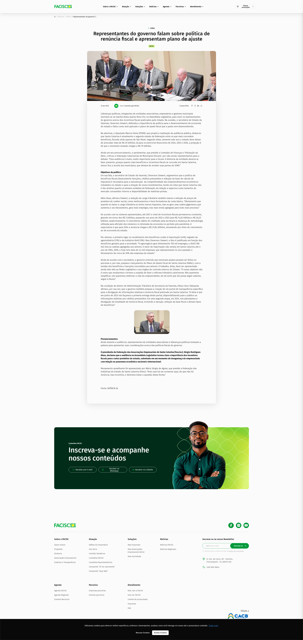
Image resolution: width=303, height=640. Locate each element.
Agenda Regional (61, 595)
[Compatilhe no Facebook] (192, 106)
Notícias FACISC (166, 545)
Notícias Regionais (168, 549)
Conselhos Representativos (100, 562)
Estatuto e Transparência (65, 562)
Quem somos (59, 545)
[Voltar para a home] (55, 16)
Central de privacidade (138, 599)
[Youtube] (246, 525)
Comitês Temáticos (97, 553)
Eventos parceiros (96, 595)
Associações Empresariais (65, 558)
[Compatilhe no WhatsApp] (201, 106)
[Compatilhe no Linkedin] (198, 106)
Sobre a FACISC (109, 6)
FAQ (129, 608)
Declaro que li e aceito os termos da (224, 551)
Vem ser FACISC (134, 595)
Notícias (153, 6)
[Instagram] (238, 525)
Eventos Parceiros (61, 599)
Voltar (152, 28)
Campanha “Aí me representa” (102, 567)
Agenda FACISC (60, 590)
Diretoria (58, 553)
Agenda (166, 6)
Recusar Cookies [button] (143, 633)
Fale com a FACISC (135, 590)
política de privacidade (236, 551)
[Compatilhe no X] (195, 105)
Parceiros (180, 6)
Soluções (139, 6)
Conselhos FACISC (96, 558)
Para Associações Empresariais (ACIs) (136, 550)
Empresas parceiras (97, 590)
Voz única (93, 549)
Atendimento (195, 6)
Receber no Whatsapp (114, 469)
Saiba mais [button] (213, 626)
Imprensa (132, 604)
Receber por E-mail (84, 470)
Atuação (125, 6)
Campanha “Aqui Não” (98, 571)
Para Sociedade (134, 556)
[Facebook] (231, 525)
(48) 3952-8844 (213, 567)
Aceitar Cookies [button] (160, 633)
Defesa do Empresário (98, 545)
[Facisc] (63, 6)
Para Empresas (134, 545)
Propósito (58, 549)
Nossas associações (246, 6)
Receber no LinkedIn (144, 470)
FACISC (68, 17)
